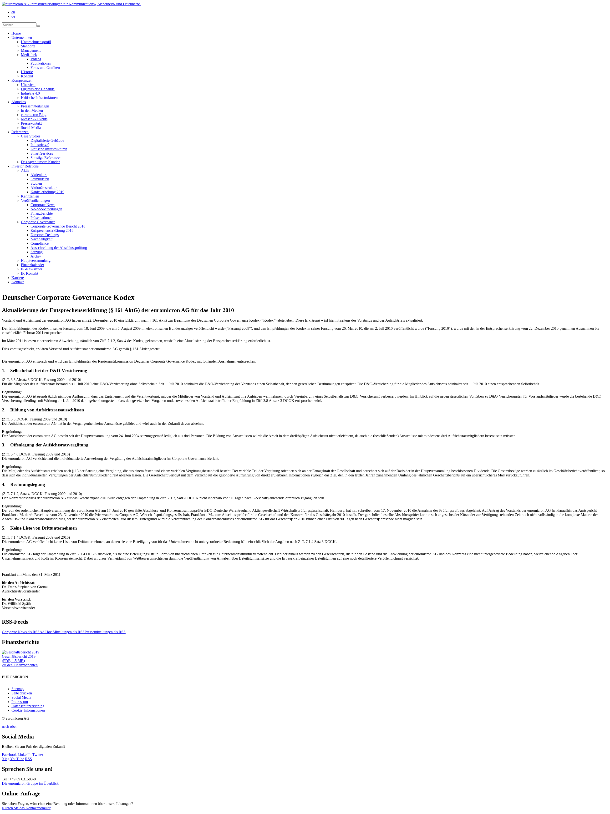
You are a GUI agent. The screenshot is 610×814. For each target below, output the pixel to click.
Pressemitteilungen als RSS (105, 632)
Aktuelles (18, 102)
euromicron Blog (33, 115)
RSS (28, 759)
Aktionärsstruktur (43, 188)
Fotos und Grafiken (45, 68)
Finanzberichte (41, 213)
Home (16, 33)
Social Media (31, 128)
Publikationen (40, 63)
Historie (27, 72)
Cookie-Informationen (28, 710)
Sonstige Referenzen (45, 158)
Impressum (19, 702)
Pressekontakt (31, 123)
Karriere (17, 278)
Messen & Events (34, 119)
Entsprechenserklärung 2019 (51, 230)
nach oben (9, 726)
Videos (35, 59)
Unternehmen (21, 37)
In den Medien (32, 110)
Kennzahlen (30, 196)
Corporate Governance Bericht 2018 (57, 226)
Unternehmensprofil (36, 42)
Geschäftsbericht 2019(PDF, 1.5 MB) (19, 658)
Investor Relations (25, 166)
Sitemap (17, 689)
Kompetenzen (21, 80)
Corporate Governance (38, 222)
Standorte (28, 46)
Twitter (37, 755)
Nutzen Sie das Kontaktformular (26, 808)
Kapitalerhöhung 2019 (47, 192)
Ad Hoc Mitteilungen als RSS (62, 632)
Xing (6, 759)
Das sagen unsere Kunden (40, 162)
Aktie (25, 170)
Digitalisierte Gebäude (38, 89)
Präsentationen (41, 218)
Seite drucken (21, 693)
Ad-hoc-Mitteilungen (46, 209)
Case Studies (30, 136)
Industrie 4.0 (30, 93)
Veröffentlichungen (35, 200)
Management (31, 50)
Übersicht (28, 85)
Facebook (9, 755)
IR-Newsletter (31, 269)
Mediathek (29, 55)
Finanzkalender (32, 265)
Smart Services (41, 153)
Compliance (39, 243)
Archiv (35, 256)
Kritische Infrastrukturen (39, 98)
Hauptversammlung (36, 260)
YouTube (17, 759)
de (13, 16)
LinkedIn (24, 755)
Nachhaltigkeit (41, 239)
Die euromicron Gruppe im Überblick (30, 783)
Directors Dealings (44, 235)
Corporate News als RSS (21, 632)
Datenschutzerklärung (27, 706)
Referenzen (20, 132)
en (13, 12)
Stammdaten (39, 179)
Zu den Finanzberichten (20, 665)
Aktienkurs (38, 175)
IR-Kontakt (29, 273)
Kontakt (27, 76)
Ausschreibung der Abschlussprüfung (58, 248)
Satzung (36, 252)
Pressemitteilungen (35, 106)
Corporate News (42, 205)
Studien (36, 183)
